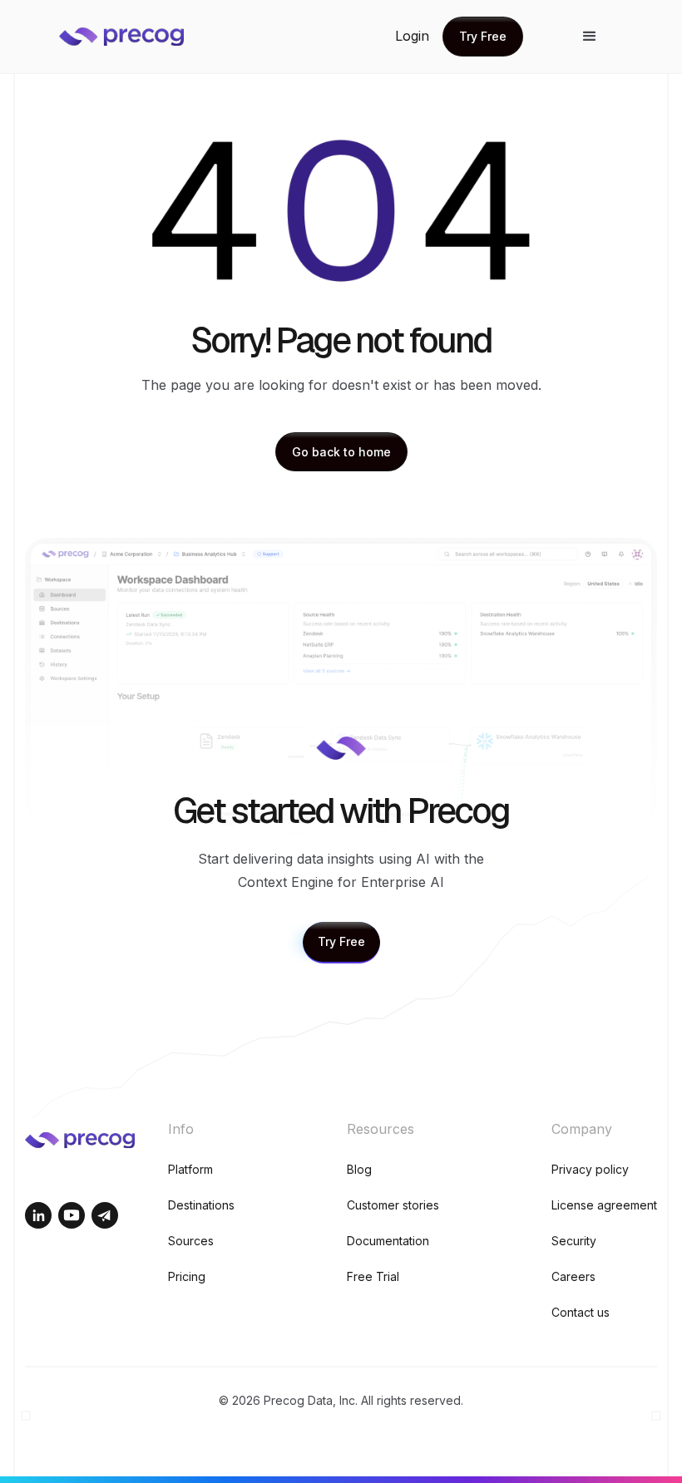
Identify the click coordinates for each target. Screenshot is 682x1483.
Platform (190, 1169)
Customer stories (393, 1205)
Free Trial (373, 1276)
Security (573, 1241)
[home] (134, 37)
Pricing (186, 1276)
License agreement (604, 1205)
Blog (359, 1169)
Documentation (388, 1241)
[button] (590, 37)
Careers (573, 1276)
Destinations (201, 1205)
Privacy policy (590, 1169)
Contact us (580, 1312)
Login (412, 35)
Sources (191, 1241)
